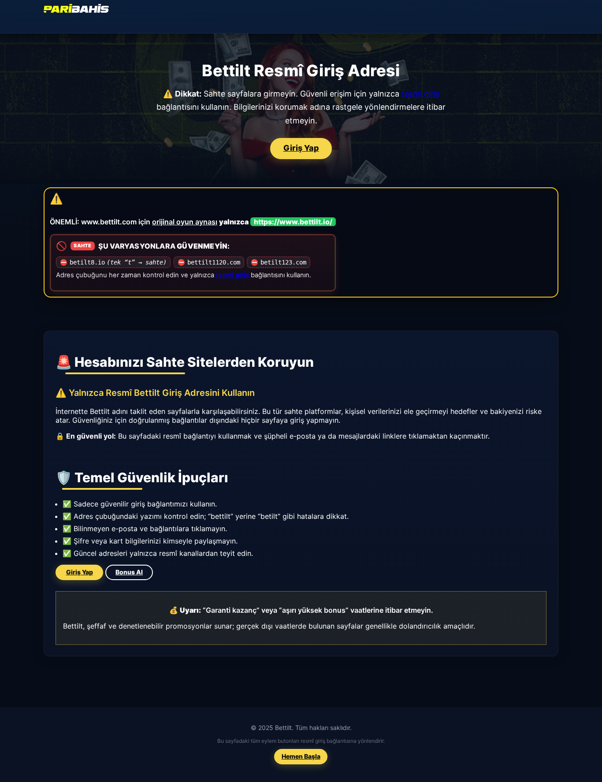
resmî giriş (420, 93)
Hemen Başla (301, 756)
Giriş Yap (301, 148)
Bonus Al (129, 572)
